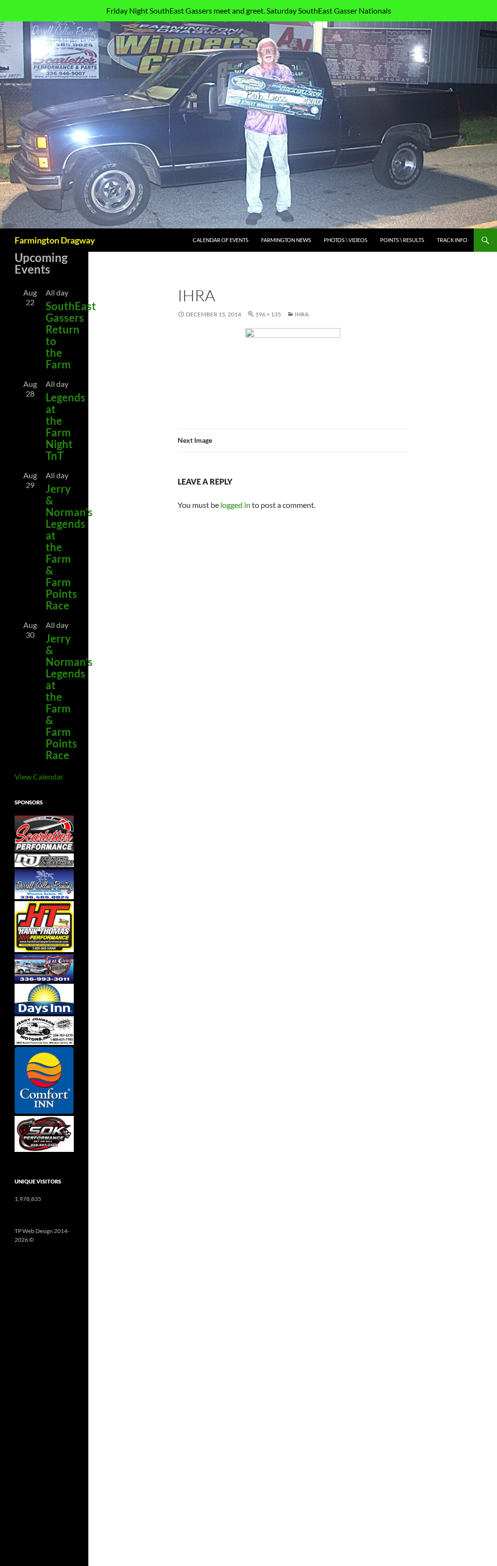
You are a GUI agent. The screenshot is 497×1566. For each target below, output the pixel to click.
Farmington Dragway (55, 240)
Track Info (452, 240)
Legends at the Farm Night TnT (65, 426)
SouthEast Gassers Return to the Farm (71, 335)
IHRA (302, 314)
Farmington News (286, 240)
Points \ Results (402, 240)
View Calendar (39, 776)
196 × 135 (268, 314)
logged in (235, 504)
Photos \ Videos (345, 240)
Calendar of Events (220, 240)
